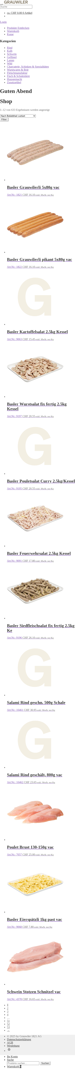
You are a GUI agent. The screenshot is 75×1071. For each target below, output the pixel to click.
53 (8, 1027)
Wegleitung (13, 1045)
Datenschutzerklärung (19, 1039)
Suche (10, 1059)
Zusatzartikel (14, 82)
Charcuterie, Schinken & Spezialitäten (28, 66)
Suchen (45, 1063)
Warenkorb (13, 31)
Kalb (9, 50)
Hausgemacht (14, 79)
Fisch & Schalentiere (18, 76)
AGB (10, 1042)
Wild (9, 63)
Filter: (4, 119)
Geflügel (12, 57)
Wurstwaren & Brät (17, 69)
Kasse (10, 34)
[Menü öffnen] (1, 4)
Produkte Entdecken (18, 27)
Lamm (10, 60)
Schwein (12, 54)
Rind (9, 47)
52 (8, 1024)
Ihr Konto (12, 1056)
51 (8, 1020)
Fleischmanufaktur (17, 72)
